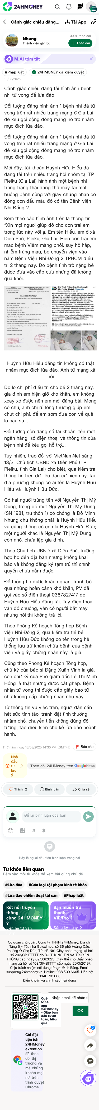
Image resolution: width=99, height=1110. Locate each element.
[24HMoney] (23, 6)
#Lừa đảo (13, 884)
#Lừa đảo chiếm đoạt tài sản (31, 895)
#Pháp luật (14, 72)
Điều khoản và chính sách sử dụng (49, 980)
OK (80, 1011)
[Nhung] (11, 40)
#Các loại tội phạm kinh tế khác (58, 884)
